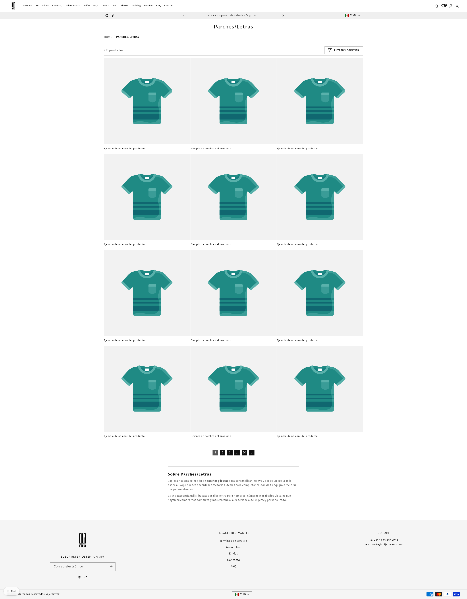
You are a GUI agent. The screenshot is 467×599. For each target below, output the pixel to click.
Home (108, 37)
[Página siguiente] (251, 452)
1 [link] (215, 452)
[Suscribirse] (111, 566)
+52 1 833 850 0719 (386, 540)
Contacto (233, 560)
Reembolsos (233, 547)
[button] (57, 5)
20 (244, 452)
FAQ (233, 566)
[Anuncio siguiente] (283, 15)
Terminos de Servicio (233, 540)
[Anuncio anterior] (184, 15)
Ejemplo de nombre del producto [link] (124, 148)
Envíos (233, 553)
